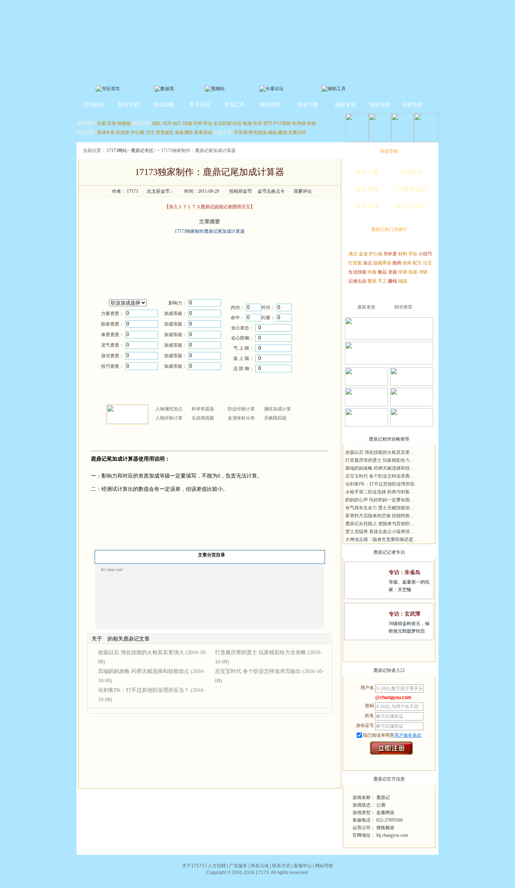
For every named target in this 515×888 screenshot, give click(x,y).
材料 (402, 254)
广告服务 (238, 865)
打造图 (355, 263)
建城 (282, 132)
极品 (382, 272)
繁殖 (372, 281)
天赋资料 (412, 105)
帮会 (207, 123)
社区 (237, 123)
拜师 (197, 123)
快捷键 (124, 123)
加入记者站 (411, 206)
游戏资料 (269, 105)
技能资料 (380, 105)
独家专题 (345, 105)
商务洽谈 (260, 865)
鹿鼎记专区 (142, 150)
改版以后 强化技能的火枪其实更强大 (141, 652)
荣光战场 (257, 132)
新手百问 (199, 105)
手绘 (412, 254)
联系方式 (281, 865)
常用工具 (234, 105)
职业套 (123, 132)
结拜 (167, 123)
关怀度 (390, 254)
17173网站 (117, 150)
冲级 (423, 272)
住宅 (257, 123)
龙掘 (392, 272)
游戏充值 (367, 189)
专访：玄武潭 (404, 614)
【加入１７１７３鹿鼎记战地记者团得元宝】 (209, 206)
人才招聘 (217, 865)
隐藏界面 (382, 263)
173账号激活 (411, 189)
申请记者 (366, 649)
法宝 (150, 132)
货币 (267, 123)
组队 (156, 123)
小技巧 (425, 254)
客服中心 (303, 865)
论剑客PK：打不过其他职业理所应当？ (143, 690)
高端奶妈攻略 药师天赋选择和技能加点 (143, 671)
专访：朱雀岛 (404, 572)
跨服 (372, 272)
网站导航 (324, 865)
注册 (101, 123)
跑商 (397, 263)
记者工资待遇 (411, 649)
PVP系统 (282, 123)
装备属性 (184, 132)
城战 (272, 132)
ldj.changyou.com (392, 835)
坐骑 (311, 123)
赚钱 (392, 281)
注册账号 (411, 172)
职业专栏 (128, 105)
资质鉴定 (165, 132)
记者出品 (357, 281)
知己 (177, 123)
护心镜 (137, 132)
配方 (417, 263)
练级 (412, 272)
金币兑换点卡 (271, 191)
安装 (111, 123)
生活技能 (222, 123)
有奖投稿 (367, 206)
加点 (367, 263)
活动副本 (93, 105)
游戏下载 (307, 105)
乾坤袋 (299, 123)
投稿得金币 (240, 191)
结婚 (187, 123)
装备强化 (203, 132)
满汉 (352, 254)
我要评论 (303, 191)
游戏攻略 (163, 105)
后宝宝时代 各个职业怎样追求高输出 (258, 671)
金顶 (363, 254)
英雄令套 (106, 132)
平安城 (240, 132)
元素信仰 (297, 132)
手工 (382, 281)
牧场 (247, 123)
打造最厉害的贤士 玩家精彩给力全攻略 (260, 652)
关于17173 (193, 865)
